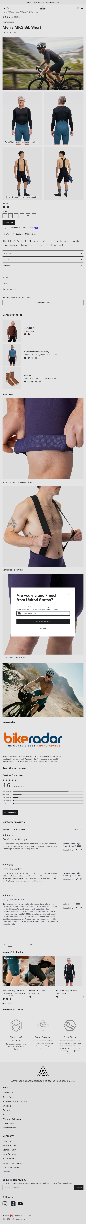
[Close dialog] (68, 594)
